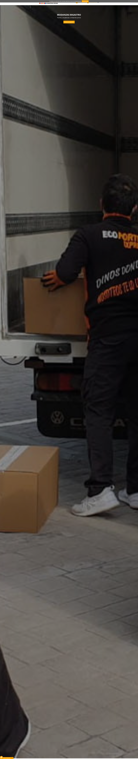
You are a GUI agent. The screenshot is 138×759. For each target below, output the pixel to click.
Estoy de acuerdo (85, 1)
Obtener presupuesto (69, 22)
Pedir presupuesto (6, 758)
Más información (78, 1)
